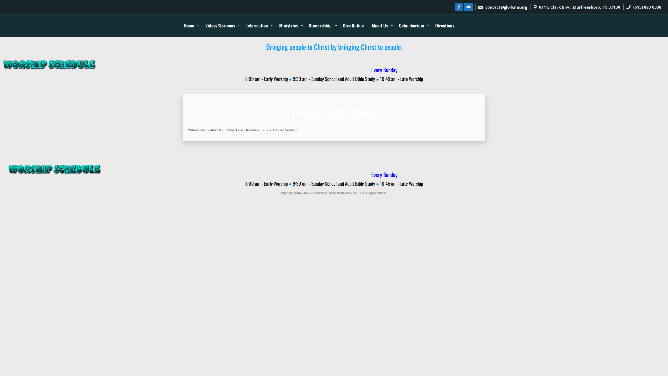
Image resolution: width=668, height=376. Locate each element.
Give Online (353, 25)
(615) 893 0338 (646, 7)
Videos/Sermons (220, 25)
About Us (380, 25)
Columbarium (411, 25)
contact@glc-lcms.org (506, 7)
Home (189, 25)
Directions (444, 25)
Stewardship (320, 25)
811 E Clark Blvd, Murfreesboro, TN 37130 (579, 7)
